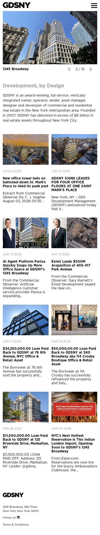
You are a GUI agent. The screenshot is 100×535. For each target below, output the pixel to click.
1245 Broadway (16, 69)
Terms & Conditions (16, 524)
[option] (50, 37)
